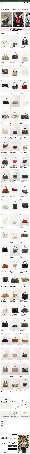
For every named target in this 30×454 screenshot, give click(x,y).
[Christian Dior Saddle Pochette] (15, 41)
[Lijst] (20, 33)
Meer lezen (10, 10)
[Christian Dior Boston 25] (24, 41)
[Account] (25, 2)
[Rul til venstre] (2, 19)
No (12, 449)
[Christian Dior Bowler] (24, 309)
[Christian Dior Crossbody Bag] (5, 86)
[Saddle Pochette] (15, 220)
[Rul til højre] (28, 19)
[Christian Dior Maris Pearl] (5, 101)
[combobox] (15, 5)
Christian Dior (2, 47)
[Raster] (18, 33)
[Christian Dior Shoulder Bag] (24, 56)
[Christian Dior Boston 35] (5, 56)
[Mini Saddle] (5, 220)
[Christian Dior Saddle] (15, 294)
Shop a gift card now (15, 30)
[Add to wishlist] (1, 50)
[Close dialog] (28, 436)
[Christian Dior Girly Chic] (5, 116)
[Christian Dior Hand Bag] (5, 41)
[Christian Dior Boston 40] (24, 116)
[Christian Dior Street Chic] (24, 279)
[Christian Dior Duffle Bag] (24, 175)
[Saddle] (15, 250)
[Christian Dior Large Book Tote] (5, 71)
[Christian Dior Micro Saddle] (15, 160)
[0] (23, 2)
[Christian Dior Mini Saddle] (5, 145)
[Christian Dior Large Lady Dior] (24, 294)
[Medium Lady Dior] (5, 250)
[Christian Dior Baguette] (15, 130)
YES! (13, 446)
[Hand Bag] (24, 220)
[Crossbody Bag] (24, 205)
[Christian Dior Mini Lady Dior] (5, 369)
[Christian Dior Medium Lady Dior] (15, 71)
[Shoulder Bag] (15, 205)
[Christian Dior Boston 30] (24, 130)
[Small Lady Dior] (5, 383)
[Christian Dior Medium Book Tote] (24, 71)
